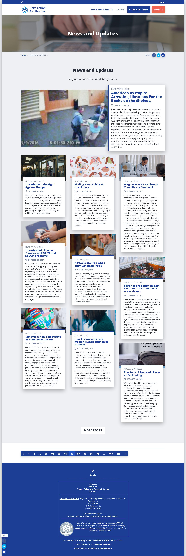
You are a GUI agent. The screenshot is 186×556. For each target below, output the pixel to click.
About (120, 9)
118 (111, 453)
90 (91, 453)
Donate (158, 9)
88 (78, 453)
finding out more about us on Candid (90, 528)
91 (98, 453)
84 (52, 453)
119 (118, 453)
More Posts (93, 430)
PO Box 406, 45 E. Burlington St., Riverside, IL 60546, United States (93, 540)
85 (59, 453)
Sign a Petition (139, 9)
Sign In (161, 2)
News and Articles (102, 9)
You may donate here (69, 498)
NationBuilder (91, 548)
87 (72, 453)
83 (46, 453)
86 (65, 453)
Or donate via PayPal (93, 513)
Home (23, 55)
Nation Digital (106, 548)
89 (85, 453)
